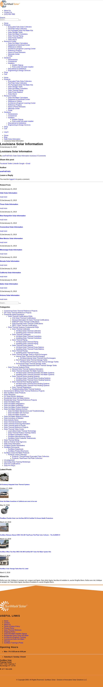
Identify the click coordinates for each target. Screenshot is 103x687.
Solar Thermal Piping (15, 36)
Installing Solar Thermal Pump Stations (30, 349)
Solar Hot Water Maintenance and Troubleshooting (26, 411)
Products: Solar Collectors (17, 454)
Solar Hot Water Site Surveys (18, 413)
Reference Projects (15, 50)
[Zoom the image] (51, 606)
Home (6, 23)
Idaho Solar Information (9, 284)
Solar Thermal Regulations (21, 387)
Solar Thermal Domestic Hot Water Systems (27, 371)
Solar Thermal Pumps (20, 351)
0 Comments (41, 156)
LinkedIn (16, 163)
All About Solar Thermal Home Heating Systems (33, 378)
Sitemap (7, 641)
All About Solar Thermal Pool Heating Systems (32, 383)
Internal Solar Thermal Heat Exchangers (30, 356)
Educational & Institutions (17, 69)
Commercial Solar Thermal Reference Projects (20, 311)
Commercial (12, 61)
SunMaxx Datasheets (15, 449)
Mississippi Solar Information (11, 250)
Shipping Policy (9, 632)
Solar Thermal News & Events (15, 425)
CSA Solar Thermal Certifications (24, 318)
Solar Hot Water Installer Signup (15, 634)
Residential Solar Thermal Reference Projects (20, 400)
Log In (6, 132)
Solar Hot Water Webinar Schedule (16, 416)
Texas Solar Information (9, 204)
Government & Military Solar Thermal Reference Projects (24, 391)
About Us (7, 10)
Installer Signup (17, 65)
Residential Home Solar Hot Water (16, 635)
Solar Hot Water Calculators (18, 43)
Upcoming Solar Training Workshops (17, 462)
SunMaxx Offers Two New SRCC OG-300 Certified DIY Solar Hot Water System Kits (25, 552)
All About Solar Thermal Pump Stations (30, 347)
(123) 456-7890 (9, 14)
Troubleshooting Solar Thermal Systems (26, 389)
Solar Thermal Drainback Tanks (15, 422)
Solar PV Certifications (12, 464)
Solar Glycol (12, 39)
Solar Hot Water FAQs (12, 402)
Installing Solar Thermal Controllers (28, 338)
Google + (22, 163)
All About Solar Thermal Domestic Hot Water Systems (35, 373)
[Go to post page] (4, 480)
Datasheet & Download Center (19, 45)
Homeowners (13, 59)
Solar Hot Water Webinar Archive (15, 409)
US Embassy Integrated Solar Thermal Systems (15, 484)
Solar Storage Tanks (15, 32)
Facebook (3, 163)
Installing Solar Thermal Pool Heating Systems (32, 385)
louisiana (33, 156)
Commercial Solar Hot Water (14, 639)
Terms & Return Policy (12, 626)
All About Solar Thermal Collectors (28, 331)
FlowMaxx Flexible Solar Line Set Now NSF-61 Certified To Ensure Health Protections (26, 518)
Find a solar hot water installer (22, 67)
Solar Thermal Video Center (14, 429)
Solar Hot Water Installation (13, 405)
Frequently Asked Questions (14, 314)
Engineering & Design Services (19, 70)
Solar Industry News (11, 420)
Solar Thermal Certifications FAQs (20, 316)
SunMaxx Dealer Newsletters (14, 445)
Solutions (7, 58)
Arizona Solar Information (10, 295)
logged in (12, 179)
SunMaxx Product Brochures (18, 451)
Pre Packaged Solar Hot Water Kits (20, 30)
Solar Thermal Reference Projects (16, 427)
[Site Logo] (10, 7)
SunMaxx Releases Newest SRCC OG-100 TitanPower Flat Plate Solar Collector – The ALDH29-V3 (30, 535)
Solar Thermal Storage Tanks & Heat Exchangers (29, 354)
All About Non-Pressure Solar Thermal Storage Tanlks (39, 362)
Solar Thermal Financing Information (17, 424)
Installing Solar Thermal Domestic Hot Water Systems (35, 374)
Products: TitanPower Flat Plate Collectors (27, 458)
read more (3, 197)
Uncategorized (9, 460)
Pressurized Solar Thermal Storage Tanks (31, 363)
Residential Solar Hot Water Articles (16, 398)
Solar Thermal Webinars (12, 630)
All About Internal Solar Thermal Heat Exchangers (38, 358)
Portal (10, 56)
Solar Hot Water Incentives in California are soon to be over (18, 501)
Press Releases (9, 394)
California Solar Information (10, 272)
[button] (2, 18)
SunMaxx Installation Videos (18, 434)
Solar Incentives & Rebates (13, 418)
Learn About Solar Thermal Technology (22, 431)
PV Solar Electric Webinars (13, 396)
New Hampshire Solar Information (13, 216)
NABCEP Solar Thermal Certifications (25, 322)
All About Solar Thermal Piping (27, 342)
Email (28, 163)
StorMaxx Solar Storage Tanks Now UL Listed (14, 568)
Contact (7, 623)
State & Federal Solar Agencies (15, 442)
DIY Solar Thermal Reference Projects (17, 313)
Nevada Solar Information (9, 261)
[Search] (20, 303)
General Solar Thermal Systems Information (27, 369)
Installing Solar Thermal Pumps (27, 353)
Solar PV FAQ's (9, 465)
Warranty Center (14, 54)
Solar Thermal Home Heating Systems (26, 376)
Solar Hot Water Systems (17, 414)
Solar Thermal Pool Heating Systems (25, 382)
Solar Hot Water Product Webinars (16, 407)
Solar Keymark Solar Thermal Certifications (27, 323)
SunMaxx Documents (11, 447)
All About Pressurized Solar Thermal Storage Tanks (38, 365)
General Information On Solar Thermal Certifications (30, 320)
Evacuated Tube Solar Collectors (20, 27)
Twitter (10, 163)
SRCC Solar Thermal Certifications (24, 325)
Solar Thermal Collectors (21, 329)
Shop (6, 72)
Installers (11, 63)
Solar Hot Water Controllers (18, 34)
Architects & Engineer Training (15, 637)
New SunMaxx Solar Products (14, 393)
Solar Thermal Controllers (21, 334)
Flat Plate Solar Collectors (17, 29)
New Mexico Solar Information (11, 238)
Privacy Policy (9, 628)
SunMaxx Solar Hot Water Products (16, 453)
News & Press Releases (16, 52)
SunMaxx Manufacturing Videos (19, 436)
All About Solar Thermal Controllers (28, 336)
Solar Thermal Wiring (11, 440)
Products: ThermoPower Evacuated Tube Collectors (30, 456)
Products (7, 25)
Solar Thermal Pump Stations (22, 345)
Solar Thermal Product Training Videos (22, 433)
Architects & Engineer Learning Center (22, 49)
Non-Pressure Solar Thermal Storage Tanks (31, 360)
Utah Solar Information (8, 193)
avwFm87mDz (7, 156)
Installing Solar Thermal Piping (27, 343)
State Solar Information (21, 156)
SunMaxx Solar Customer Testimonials (22, 438)
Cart (5, 74)
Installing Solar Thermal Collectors (28, 333)
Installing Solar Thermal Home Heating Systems (33, 380)
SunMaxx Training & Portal (13, 643)
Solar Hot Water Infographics (14, 404)
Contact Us (8, 12)
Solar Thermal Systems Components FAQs (23, 327)
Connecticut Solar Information (11, 227)
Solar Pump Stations (15, 38)
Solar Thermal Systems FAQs (18, 367)
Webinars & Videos (15, 47)
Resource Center (10, 41)
